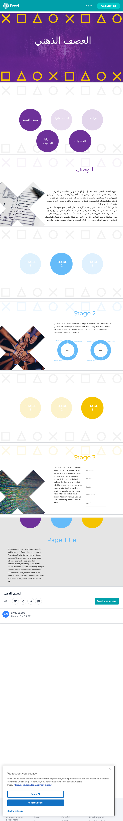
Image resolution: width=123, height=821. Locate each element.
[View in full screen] (118, 18)
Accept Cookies (36, 803)
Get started (108, 6)
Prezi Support (96, 817)
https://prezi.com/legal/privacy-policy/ (33, 785)
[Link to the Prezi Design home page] (15, 6)
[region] (59, 790)
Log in (88, 6)
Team (37, 817)
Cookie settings (15, 811)
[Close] (109, 768)
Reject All (35, 794)
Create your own (107, 601)
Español (66, 817)
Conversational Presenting (14, 818)
